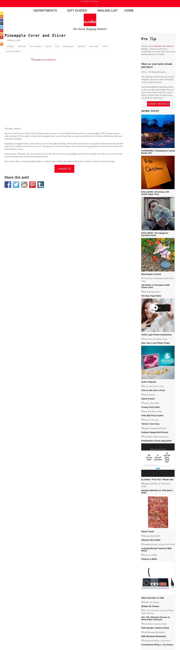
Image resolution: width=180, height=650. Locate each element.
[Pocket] (1, 40)
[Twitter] (1, 27)
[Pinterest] (1, 30)
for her (48, 46)
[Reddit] (1, 16)
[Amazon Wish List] (1, 13)
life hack (81, 46)
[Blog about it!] (40, 184)
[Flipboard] (1, 37)
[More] (1, 44)
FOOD (17, 40)
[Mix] (1, 33)
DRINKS (10, 40)
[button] (145, 9)
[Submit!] (24, 184)
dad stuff (22, 46)
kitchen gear (68, 46)
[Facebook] (1, 20)
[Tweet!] (16, 184)
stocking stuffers (13, 51)
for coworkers (36, 46)
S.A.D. (105, 46)
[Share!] (7, 184)
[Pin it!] (32, 184)
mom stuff (93, 46)
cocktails (10, 46)
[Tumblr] (1, 23)
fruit (57, 46)
